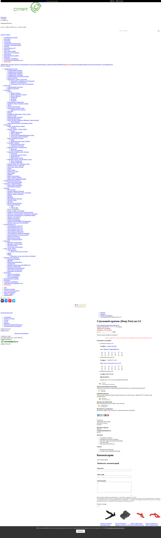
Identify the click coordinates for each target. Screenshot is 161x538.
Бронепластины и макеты (18, 109)
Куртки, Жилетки (16, 96)
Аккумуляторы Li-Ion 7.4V (15, 230)
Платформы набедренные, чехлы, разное (19, 114)
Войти (113, 1)
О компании (42, 1)
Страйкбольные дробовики (15, 75)
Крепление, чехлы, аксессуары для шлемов (23, 256)
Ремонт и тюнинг (47, 64)
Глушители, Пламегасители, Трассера (18, 152)
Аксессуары (7, 42)
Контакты (110, 64)
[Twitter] (101, 415)
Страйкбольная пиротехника (12, 43)
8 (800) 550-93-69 (9, 25)
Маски (9, 253)
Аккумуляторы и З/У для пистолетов (17, 235)
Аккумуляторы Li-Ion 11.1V (15, 229)
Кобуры (9, 112)
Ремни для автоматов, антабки (16, 126)
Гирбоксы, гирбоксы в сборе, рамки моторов (20, 212)
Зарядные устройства (13, 236)
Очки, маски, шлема (10, 51)
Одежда (9, 91)
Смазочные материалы (13, 220)
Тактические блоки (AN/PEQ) (19, 137)
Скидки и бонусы (91, 64)
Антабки (13, 127)
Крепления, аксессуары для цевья (20, 141)
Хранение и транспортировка (12, 45)
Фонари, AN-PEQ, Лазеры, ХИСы (17, 129)
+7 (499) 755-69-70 (111, 346)
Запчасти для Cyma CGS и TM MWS (17, 223)
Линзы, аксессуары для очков (19, 251)
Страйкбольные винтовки (14, 72)
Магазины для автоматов (14, 242)
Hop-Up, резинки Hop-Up (14, 203)
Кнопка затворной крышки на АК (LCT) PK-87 (122, 525)
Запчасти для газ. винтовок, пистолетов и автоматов (22, 213)
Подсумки (10, 111)
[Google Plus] (108, 415)
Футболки (14, 100)
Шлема (9, 254)
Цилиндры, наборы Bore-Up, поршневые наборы (21, 215)
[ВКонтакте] (98, 415)
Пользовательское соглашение (12, 326)
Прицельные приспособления (15, 268)
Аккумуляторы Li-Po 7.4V (14, 227)
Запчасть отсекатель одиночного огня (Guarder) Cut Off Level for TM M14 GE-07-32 (107, 526)
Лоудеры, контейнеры (13, 274)
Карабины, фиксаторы (13, 118)
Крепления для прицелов (14, 271)
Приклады (14, 149)
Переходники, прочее (17, 158)
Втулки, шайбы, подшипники (15, 210)
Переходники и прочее (13, 238)
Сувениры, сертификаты (11, 58)
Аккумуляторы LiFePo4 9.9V (15, 232)
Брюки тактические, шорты (18, 94)
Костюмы (13, 99)
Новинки (62, 64)
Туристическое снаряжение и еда (13, 60)
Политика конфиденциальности (13, 324)
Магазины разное (12, 245)
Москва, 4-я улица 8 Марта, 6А (111, 349)
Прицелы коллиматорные (14, 262)
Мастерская (83, 64)
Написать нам (5, 330)
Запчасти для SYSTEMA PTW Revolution (19, 221)
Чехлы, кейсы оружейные (14, 185)
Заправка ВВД (56, 64)
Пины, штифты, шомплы (14, 177)
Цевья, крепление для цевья (15, 138)
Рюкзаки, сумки (12, 115)
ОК (114, 332)
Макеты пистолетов (13, 88)
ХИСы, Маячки (15, 133)
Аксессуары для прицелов (14, 269)
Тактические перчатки (13, 106)
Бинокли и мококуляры (14, 266)
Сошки (9, 168)
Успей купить (76, 64)
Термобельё (14, 97)
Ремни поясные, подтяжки (15, 117)
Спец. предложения (35, 64)
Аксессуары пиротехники (14, 182)
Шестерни (10, 197)
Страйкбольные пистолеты (15, 87)
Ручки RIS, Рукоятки (13, 143)
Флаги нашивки (15, 121)
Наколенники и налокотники (15, 102)
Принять (80, 531)
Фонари (13, 130)
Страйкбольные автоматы (14, 70)
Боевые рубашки (15, 93)
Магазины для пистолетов (14, 244)
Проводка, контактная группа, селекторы (19, 192)
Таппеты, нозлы (12, 200)
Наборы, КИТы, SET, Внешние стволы (18, 164)
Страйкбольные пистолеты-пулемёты (18, 76)
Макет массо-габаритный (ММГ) (16, 179)
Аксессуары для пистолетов (15, 167)
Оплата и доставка (102, 64)
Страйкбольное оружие (10, 37)
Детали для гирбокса (13, 209)
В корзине (3, 17)
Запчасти (6, 46)
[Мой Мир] (105, 415)
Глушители (14, 153)
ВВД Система (11, 189)
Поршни (9, 195)
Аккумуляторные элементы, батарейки (18, 233)
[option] (107, 521)
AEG (12, 206)
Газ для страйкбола (12, 277)
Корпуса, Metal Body (16, 162)
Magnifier (10, 260)
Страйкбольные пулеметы (14, 73)
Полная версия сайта (52, 1)
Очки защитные (12, 250)
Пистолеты (7, 39)
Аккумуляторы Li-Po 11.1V (15, 226)
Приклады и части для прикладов (17, 147)
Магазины (7, 49)
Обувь (9, 105)
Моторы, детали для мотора (15, 194)
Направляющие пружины (14, 198)
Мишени (9, 174)
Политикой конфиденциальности (115, 528)
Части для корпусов (16, 161)
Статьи (6, 321)
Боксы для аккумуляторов (14, 239)
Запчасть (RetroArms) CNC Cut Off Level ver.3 (137, 524)
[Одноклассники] (103, 415)
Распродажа (7, 61)
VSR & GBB (14, 207)
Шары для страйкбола (13, 275)
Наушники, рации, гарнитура (15, 165)
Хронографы (11, 173)
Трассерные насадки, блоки (18, 155)
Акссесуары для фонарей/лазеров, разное (22, 135)
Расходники (7, 54)
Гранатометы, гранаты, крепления (17, 79)
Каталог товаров (5, 34)
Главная (102, 312)
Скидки (6, 320)
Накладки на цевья (12, 171)
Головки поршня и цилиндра (15, 191)
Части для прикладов (17, 150)
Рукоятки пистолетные (17, 146)
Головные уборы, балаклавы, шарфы (17, 103)
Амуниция (7, 40)
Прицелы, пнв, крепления (11, 52)
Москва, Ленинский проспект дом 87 (112, 363)
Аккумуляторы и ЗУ (10, 48)
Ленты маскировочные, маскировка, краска (19, 123)
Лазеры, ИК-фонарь (16, 132)
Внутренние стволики (13, 204)
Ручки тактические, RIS (17, 144)
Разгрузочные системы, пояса (15, 108)
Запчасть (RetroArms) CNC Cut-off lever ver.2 (151, 524)
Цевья (12, 140)
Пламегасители (15, 156)
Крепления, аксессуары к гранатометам (22, 84)
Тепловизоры (11, 263)
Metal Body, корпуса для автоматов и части (19, 159)
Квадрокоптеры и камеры (11, 55)
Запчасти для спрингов (14, 217)
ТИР (2, 64)
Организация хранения (14, 186)
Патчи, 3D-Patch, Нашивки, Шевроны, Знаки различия (23, 120)
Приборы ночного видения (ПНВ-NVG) (19, 265)
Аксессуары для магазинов (15, 247)
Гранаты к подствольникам (18, 82)
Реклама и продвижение (22, 333)
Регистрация (120, 1)
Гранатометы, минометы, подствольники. (23, 81)
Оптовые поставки (8, 64)
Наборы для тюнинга (13, 218)
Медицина (7, 57)
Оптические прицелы (13, 259)
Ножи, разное (11, 170)
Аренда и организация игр (22, 64)
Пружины (10, 201)
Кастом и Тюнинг (12, 78)
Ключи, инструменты (13, 176)
